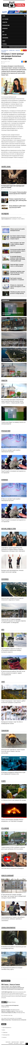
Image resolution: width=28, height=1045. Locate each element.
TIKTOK (21, 1043)
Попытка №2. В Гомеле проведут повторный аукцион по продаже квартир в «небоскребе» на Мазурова (13, 343)
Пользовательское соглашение (19, 1019)
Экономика (5, 38)
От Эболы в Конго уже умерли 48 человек (13, 800)
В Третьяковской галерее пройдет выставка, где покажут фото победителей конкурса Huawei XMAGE (13, 896)
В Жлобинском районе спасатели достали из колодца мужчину (17, 292)
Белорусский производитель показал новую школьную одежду (12, 571)
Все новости (4, 50)
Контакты (4, 1037)
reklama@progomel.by (14, 1009)
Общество (4, 22)
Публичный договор (6, 1019)
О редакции (4, 1032)
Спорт (3, 41)
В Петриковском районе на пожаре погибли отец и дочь (11, 968)
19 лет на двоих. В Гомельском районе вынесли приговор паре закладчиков (18, 192)
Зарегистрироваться (6, 1027)
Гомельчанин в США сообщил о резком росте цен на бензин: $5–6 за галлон (13, 848)
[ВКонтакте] (22, 61)
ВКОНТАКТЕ (8, 1042)
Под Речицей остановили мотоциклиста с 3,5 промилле (17, 278)
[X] (26, 61)
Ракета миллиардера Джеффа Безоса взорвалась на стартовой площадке (12, 820)
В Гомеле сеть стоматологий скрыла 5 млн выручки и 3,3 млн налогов (17, 286)
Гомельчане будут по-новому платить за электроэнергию (16, 265)
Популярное (5, 300)
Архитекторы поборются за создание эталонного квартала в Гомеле (11, 359)
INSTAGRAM (16, 1043)
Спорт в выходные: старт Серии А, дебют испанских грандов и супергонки (17, 244)
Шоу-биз (4, 34)
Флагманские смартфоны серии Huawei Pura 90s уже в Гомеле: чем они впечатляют (17, 273)
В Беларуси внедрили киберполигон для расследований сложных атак (13, 773)
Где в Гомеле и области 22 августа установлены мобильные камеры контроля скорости (17, 237)
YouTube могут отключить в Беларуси (12, 868)
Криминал (5, 28)
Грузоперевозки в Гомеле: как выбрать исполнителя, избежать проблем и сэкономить (13, 918)
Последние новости (5, 226)
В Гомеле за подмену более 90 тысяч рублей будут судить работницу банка (18, 199)
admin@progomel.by (20, 1012)
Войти (3, 1030)
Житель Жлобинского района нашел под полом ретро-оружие (17, 206)
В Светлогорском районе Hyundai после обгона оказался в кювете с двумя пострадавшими (17, 251)
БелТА (4, 63)
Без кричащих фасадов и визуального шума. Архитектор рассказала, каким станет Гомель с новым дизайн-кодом (17, 259)
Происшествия (5, 25)
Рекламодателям (6, 1034)
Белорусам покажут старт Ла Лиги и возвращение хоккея (12, 722)
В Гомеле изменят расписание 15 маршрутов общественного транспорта (13, 328)
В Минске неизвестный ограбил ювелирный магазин (17, 229)
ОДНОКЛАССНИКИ (15, 1042)
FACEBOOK (22, 1042)
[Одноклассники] (24, 61)
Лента (3, 16)
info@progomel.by (5, 1006)
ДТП (3, 31)
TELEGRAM (11, 1043)
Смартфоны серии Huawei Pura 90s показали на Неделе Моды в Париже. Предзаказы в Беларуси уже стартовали (13, 549)
